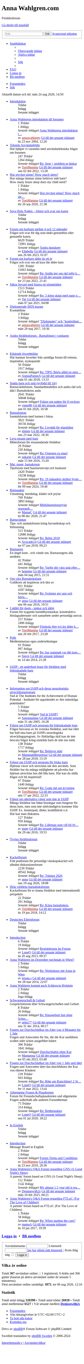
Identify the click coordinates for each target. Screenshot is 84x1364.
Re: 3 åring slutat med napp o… (60, 295)
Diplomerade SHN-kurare (26, 306)
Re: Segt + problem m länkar (58, 163)
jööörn (26, 431)
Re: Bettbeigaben (51, 1111)
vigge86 (27, 405)
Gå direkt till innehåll (15, 25)
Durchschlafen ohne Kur (56, 1052)
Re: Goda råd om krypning (57, 788)
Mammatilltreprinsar (35, 755)
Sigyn (25, 656)
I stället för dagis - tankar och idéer (32, 608)
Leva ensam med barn (24, 438)
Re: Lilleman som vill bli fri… (59, 825)
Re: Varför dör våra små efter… (60, 567)
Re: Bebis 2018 (50, 538)
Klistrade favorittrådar (24, 353)
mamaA (27, 1224)
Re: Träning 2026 (51, 875)
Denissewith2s (31, 1191)
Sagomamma (30, 718)
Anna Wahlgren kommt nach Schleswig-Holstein (41, 985)
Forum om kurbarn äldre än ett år (31, 258)
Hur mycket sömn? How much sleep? (34, 174)
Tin (24, 299)
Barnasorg (16, 549)
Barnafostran (18, 412)
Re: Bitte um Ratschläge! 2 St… (60, 1081)
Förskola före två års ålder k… (59, 626)
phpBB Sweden (42, 1336)
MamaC (27, 512)
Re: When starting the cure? (57, 1220)
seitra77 (27, 1022)
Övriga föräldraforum (23, 839)
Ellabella (27, 251)
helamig (27, 571)
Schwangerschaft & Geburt (27, 1000)
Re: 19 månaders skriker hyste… (61, 479)
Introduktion (18, 101)
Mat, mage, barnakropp (25, 464)
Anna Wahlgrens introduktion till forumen (37, 119)
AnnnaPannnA (31, 376)
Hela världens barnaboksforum (29, 887)
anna (25, 601)
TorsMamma (30, 167)
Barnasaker (17, 490)
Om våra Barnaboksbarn (25, 578)
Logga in (9, 1236)
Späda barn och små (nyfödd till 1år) (33, 383)
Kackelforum (18, 857)
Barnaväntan (18, 519)
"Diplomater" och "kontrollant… (61, 321)
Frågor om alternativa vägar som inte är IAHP (39, 799)
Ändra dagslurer (50, 247)
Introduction (17, 937)
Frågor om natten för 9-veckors (60, 401)
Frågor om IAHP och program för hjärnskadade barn (43, 725)
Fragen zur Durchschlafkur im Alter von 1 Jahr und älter (46, 1063)
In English (16, 1125)
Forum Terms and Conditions (58, 1158)
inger (25, 828)
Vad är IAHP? (49, 714)
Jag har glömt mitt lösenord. (45, 1250)
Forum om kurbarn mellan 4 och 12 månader (38, 229)
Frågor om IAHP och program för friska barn (39, 762)
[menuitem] (30, 51)
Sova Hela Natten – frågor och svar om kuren (39, 211)
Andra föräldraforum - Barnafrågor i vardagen (39, 335)
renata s (27, 978)
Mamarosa (28, 1055)
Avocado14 (29, 542)
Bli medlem (31, 1236)
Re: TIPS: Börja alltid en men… (60, 372)
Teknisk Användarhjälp (25, 145)
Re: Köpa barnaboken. (54, 905)
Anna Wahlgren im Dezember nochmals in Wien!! (42, 959)
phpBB (18, 1329)
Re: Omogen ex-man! (54, 453)
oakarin (26, 457)
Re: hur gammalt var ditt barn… (60, 652)
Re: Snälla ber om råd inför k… (60, 273)
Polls (13, 637)
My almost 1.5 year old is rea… (60, 1187)
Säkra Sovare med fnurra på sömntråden (35, 284)
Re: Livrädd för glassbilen (56, 427)
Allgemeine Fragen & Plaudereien (32, 1092)
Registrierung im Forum (55, 948)
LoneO (26, 952)
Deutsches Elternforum (24, 919)
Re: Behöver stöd (51, 751)
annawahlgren (31, 138)
